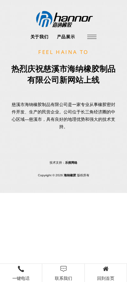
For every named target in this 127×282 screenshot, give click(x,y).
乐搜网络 (71, 162)
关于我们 (40, 36)
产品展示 (66, 36)
